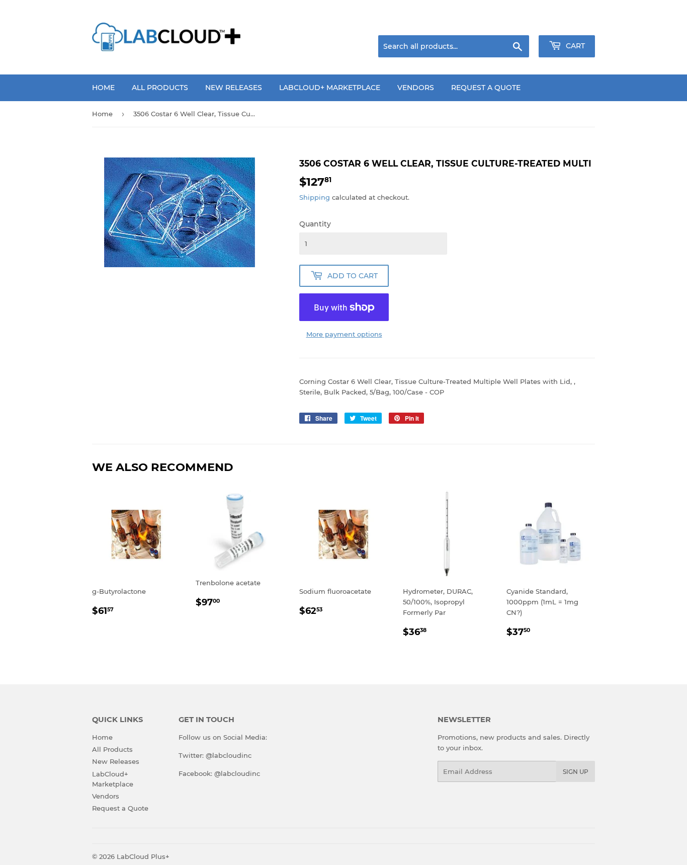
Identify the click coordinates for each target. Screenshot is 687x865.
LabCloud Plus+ (143, 856)
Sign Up (575, 771)
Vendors (415, 87)
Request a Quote (486, 87)
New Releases (233, 87)
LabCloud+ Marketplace (329, 87)
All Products (160, 87)
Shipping (314, 197)
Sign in (515, 22)
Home (103, 87)
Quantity (315, 223)
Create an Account (567, 22)
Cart (574, 45)
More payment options (344, 334)
